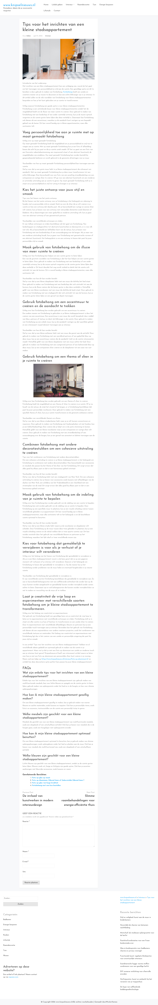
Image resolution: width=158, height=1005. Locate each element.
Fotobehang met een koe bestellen (46, 785)
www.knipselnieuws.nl (19, 5)
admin (28, 36)
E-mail (26, 862)
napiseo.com (13, 977)
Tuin (94, 5)
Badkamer (7, 919)
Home (46, 5)
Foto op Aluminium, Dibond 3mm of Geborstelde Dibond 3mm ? (58, 780)
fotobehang (67, 92)
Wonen (6, 955)
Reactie (26, 821)
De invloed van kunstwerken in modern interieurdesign (38, 800)
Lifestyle (47, 11)
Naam (26, 851)
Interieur (69, 5)
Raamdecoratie (83, 5)
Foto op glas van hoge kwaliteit (45, 783)
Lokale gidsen (57, 5)
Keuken (6, 935)
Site (24, 872)
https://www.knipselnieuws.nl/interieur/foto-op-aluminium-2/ (65, 659)
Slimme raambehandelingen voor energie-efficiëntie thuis (78, 800)
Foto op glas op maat (41, 778)
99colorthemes (111, 1002)
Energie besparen (106, 5)
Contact (57, 11)
